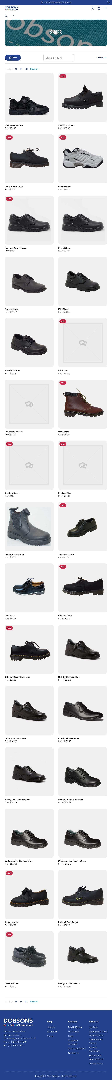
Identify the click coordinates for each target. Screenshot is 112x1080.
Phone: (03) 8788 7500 (15, 1041)
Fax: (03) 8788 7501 (13, 1045)
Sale (63, 76)
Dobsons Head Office (14, 1031)
